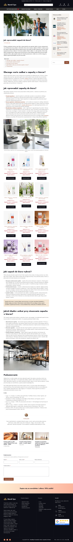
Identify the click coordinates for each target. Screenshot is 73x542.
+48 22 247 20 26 (62, 512)
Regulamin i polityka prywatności (45, 509)
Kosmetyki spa (24, 506)
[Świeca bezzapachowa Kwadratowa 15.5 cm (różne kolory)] (54, 35)
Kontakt (40, 510)
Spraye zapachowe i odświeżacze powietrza (15, 102)
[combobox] (37, 5)
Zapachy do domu (26, 9)
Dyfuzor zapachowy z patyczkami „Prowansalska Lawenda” (26, 256)
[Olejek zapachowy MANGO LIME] (54, 48)
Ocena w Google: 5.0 (47, 1)
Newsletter (41, 506)
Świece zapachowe (25, 503)
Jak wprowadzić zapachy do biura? (13, 61)
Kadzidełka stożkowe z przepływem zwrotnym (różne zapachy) (61, 24)
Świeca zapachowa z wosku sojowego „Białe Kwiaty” (62, 18)
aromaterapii (46, 115)
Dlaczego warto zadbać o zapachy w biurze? (15, 60)
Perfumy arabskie (25, 505)
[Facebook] (4, 540)
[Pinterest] (10, 540)
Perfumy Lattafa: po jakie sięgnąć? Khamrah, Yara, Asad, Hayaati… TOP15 (10, 443)
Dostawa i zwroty (42, 503)
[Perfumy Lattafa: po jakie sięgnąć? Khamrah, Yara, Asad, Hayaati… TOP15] (11, 436)
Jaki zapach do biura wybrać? (12, 63)
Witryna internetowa (38, 459)
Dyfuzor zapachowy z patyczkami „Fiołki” (26, 227)
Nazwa (5, 459)
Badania (26, 78)
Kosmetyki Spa (49, 9)
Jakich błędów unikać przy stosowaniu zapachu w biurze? (18, 64)
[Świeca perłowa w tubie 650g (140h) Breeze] (54, 54)
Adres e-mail (22, 459)
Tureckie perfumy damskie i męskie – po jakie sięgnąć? (25, 442)
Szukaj (66, 62)
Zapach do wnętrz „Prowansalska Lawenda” (11, 256)
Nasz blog (41, 505)
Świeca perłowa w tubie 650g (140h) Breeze (61, 53)
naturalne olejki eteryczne (27, 105)
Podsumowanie (9, 66)
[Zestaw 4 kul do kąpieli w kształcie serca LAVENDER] (54, 43)
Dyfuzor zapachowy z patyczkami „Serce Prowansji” (41, 198)
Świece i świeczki (38, 9)
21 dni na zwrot (38, 1)
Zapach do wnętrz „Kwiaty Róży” (42, 255)
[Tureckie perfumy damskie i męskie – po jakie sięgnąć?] (26, 436)
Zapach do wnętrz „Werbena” (26, 197)
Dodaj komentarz (7, 465)
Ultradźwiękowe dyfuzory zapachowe (14, 108)
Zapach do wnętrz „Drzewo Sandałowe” (42, 227)
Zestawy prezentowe (26, 507)
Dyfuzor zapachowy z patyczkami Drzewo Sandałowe (10, 227)
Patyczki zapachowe (13, 9)
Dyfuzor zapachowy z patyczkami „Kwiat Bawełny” (26, 169)
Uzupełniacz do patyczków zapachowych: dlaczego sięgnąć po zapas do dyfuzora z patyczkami (42, 443)
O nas (63, 9)
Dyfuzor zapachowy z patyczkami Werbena (10, 198)
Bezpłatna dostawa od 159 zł (27, 1)
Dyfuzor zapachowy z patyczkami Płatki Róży (10, 169)
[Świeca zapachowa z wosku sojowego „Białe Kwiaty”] (54, 19)
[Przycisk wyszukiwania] (52, 5)
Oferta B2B (41, 507)
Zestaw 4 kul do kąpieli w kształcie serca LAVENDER (62, 42)
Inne (58, 9)
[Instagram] (7, 540)
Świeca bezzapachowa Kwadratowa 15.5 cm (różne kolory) (62, 34)
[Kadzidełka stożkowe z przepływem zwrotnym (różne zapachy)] (54, 26)
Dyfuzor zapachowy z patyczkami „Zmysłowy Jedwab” (41, 169)
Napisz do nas (61, 516)
